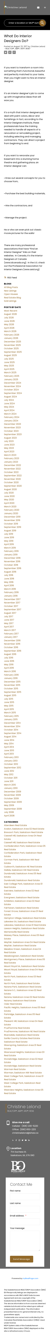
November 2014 (12, 726)
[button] (13, 1140)
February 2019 (11, 551)
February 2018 (11, 592)
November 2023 (12, 427)
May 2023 (9, 448)
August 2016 (10, 654)
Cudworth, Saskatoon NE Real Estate (23, 866)
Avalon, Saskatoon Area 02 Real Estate (24, 828)
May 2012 (8, 774)
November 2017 (12, 602)
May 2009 (9, 805)
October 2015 (11, 688)
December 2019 (12, 516)
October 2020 (11, 482)
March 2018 (10, 589)
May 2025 (9, 365)
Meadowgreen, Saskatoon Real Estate (24, 955)
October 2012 (11, 764)
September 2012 (12, 767)
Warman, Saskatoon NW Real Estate (23, 1072)
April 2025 (9, 369)
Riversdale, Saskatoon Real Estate (21, 1034)
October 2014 (11, 729)
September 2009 (13, 801)
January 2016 (11, 678)
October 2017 (11, 606)
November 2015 (12, 685)
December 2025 (12, 341)
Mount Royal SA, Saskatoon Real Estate (24, 966)
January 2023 (11, 461)
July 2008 (9, 812)
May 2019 (8, 540)
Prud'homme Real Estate (17, 1028)
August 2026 (10, 314)
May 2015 (8, 705)
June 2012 (9, 770)
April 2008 (9, 815)
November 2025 (12, 345)
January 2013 (10, 760)
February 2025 (11, 376)
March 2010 (10, 784)
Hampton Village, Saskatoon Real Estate (25, 918)
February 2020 (11, 509)
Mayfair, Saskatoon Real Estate (20, 945)
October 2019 (11, 523)
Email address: (17, 1215)
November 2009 (12, 795)
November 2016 (12, 643)
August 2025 (10, 355)
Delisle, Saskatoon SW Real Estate (21, 870)
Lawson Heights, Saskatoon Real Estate (24, 928)
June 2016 (9, 661)
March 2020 (10, 506)
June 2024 (9, 403)
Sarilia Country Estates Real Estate (22, 1038)
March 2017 (10, 630)
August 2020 (10, 489)
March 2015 (10, 712)
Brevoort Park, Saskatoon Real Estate (23, 832)
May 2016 (8, 664)
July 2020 (9, 492)
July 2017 (8, 616)
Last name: (15, 1203)
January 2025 (11, 379)
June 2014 (9, 740)
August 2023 (10, 437)
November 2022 (12, 468)
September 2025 (13, 352)
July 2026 (9, 317)
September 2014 (12, 733)
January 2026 (11, 338)
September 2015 (12, 692)
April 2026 (9, 327)
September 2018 (12, 568)
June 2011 (8, 781)
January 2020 (11, 513)
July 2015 (8, 698)
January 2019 (10, 554)
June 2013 (9, 750)
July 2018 (8, 575)
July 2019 (8, 533)
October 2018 (11, 564)
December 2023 (12, 424)
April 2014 (9, 746)
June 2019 (9, 537)
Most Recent (10, 310)
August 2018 (10, 571)
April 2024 (9, 410)
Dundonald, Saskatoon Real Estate (22, 880)
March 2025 (10, 372)
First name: (15, 1190)
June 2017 (9, 619)
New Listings (10, 290)
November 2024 (12, 386)
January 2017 (11, 637)
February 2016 (11, 674)
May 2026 (9, 324)
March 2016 (10, 671)
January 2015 (11, 719)
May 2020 (9, 499)
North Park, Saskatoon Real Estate (22, 983)
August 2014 (10, 736)
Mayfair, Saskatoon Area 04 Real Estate (24, 942)
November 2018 (12, 561)
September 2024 (13, 393)
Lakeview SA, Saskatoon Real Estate (22, 921)
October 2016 (11, 647)
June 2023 (9, 444)
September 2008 (13, 808)
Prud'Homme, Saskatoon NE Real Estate (24, 1031)
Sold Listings (10, 301)
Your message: (17, 1228)
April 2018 (9, 585)
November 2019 (12, 520)
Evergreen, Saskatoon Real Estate (21, 897)
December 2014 (12, 722)
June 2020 (9, 496)
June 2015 (9, 702)
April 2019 (9, 544)
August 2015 (10, 695)
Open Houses (11, 294)
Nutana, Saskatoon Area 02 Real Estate (24, 997)
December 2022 (12, 465)
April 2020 (9, 503)
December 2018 (12, 558)
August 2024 (10, 396)
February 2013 (11, 757)
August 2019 (10, 530)
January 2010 (11, 788)
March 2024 (10, 413)
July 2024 (9, 400)
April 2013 (9, 753)
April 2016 (9, 667)
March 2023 (10, 455)
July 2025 (9, 358)
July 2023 (9, 441)
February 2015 (11, 716)
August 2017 (10, 613)
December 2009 (12, 791)
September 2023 (13, 434)
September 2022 (13, 475)
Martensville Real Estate (16, 931)
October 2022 (11, 472)
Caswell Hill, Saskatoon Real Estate (22, 842)
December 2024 (12, 382)
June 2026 (9, 321)
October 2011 (10, 777)
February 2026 (11, 334)
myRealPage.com (30, 1278)
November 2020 (12, 479)
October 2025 (11, 348)
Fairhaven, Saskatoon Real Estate (21, 907)
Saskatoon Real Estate (15, 1041)
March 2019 (10, 547)
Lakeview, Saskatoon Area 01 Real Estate (25, 925)
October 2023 (11, 431)
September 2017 (12, 609)
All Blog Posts (11, 287)
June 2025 (9, 362)
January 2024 (11, 420)
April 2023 (9, 451)
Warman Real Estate (15, 1069)
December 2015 (12, 681)
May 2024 (9, 406)
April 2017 (9, 626)
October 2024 (11, 389)
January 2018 (11, 595)
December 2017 (12, 599)
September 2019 (12, 527)
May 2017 (8, 623)
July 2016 (8, 657)
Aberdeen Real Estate (15, 825)
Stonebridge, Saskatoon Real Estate (22, 1065)
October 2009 (11, 798)
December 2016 (12, 640)
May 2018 (8, 582)
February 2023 (11, 458)
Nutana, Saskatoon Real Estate (20, 1000)
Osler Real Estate (13, 1003)
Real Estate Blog (12, 297)
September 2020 (13, 485)
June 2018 (9, 578)
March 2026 (10, 331)
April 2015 (9, 709)
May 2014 (9, 743)
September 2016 (12, 650)
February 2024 (11, 417)
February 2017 (11, 633)
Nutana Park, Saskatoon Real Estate (22, 986)
